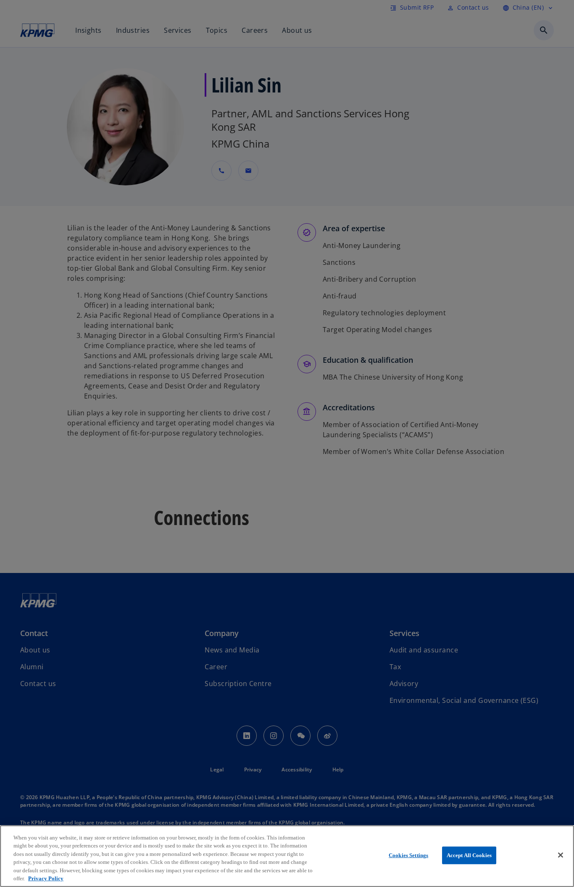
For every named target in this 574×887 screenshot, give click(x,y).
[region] (287, 856)
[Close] (560, 855)
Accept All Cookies (469, 855)
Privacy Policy (45, 878)
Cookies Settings (408, 855)
